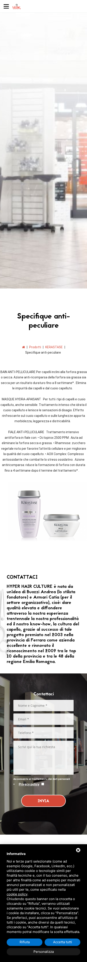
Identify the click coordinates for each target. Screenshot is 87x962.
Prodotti (35, 347)
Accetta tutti (62, 942)
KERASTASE (54, 347)
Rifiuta (25, 942)
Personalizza (43, 951)
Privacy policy (29, 784)
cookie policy (17, 894)
